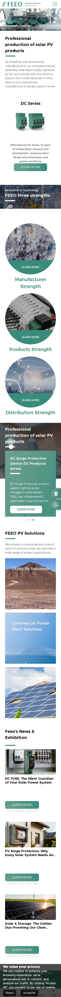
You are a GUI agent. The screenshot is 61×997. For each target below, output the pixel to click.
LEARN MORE (30, 167)
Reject (10, 992)
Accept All (29, 992)
